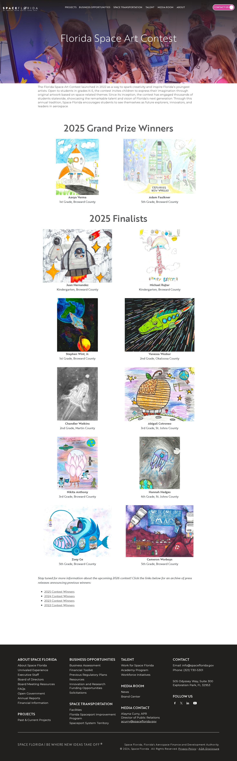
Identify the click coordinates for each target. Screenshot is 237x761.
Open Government (31, 693)
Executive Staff (28, 674)
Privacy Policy (187, 749)
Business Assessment (85, 665)
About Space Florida (32, 665)
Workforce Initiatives (135, 674)
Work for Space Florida (137, 665)
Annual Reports (29, 698)
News (125, 691)
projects (70, 7)
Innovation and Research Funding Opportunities (87, 686)
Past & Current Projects (34, 720)
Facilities (75, 709)
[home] (20, 7)
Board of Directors (31, 679)
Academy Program (134, 670)
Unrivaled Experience (33, 670)
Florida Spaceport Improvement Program (92, 716)
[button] (94, 7)
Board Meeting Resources (36, 684)
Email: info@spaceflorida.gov (193, 665)
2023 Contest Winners (59, 601)
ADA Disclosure (209, 749)
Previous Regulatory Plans (88, 674)
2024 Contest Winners (59, 596)
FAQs (21, 688)
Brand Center (130, 696)
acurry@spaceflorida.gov (139, 721)
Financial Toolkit (81, 670)
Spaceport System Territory (89, 723)
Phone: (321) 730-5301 (188, 670)
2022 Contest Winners (59, 605)
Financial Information (33, 702)
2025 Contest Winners (59, 591)
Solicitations (78, 692)
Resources (76, 679)
